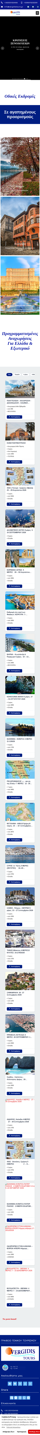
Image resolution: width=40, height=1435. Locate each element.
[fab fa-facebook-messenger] (16, 1398)
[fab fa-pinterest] (28, 1398)
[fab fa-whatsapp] (24, 1398)
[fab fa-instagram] (20, 1398)
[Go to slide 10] (26, 78)
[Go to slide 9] (24, 78)
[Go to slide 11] (27, 78)
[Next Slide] (37, 48)
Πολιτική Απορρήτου (13, 1427)
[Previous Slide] (2, 48)
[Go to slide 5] (18, 78)
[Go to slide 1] (12, 78)
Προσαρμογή (21, 1432)
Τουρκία (17, 374)
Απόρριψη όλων (8, 1432)
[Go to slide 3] (15, 78)
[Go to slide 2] (14, 78)
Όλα (9, 374)
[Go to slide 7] (21, 78)
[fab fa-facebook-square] (12, 1398)
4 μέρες (25, 374)
